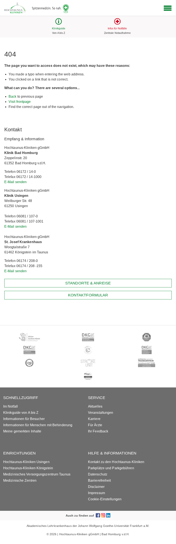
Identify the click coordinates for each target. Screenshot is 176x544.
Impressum (96, 493)
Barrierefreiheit (99, 480)
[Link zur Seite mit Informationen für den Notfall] (117, 23)
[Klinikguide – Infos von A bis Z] (58, 23)
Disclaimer (96, 487)
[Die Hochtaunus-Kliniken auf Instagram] (103, 515)
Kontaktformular (88, 295)
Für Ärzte (95, 425)
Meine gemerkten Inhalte (22, 431)
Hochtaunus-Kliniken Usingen (26, 462)
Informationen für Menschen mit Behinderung (37, 425)
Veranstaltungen (100, 412)
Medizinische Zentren (19, 480)
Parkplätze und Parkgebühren (111, 468)
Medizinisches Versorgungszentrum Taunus (36, 474)
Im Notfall (10, 406)
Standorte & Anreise (88, 283)
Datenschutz (97, 474)
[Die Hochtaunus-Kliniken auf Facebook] (98, 515)
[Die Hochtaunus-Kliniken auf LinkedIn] (108, 515)
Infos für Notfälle (117, 28)
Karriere (94, 419)
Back (12, 96)
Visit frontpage (20, 101)
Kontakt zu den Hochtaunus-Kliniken (116, 462)
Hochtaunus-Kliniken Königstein (28, 468)
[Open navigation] (167, 8)
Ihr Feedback (98, 431)
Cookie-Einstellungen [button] (104, 499)
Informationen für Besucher (24, 419)
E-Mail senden (15, 182)
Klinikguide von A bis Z (20, 412)
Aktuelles (95, 406)
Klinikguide (58, 28)
